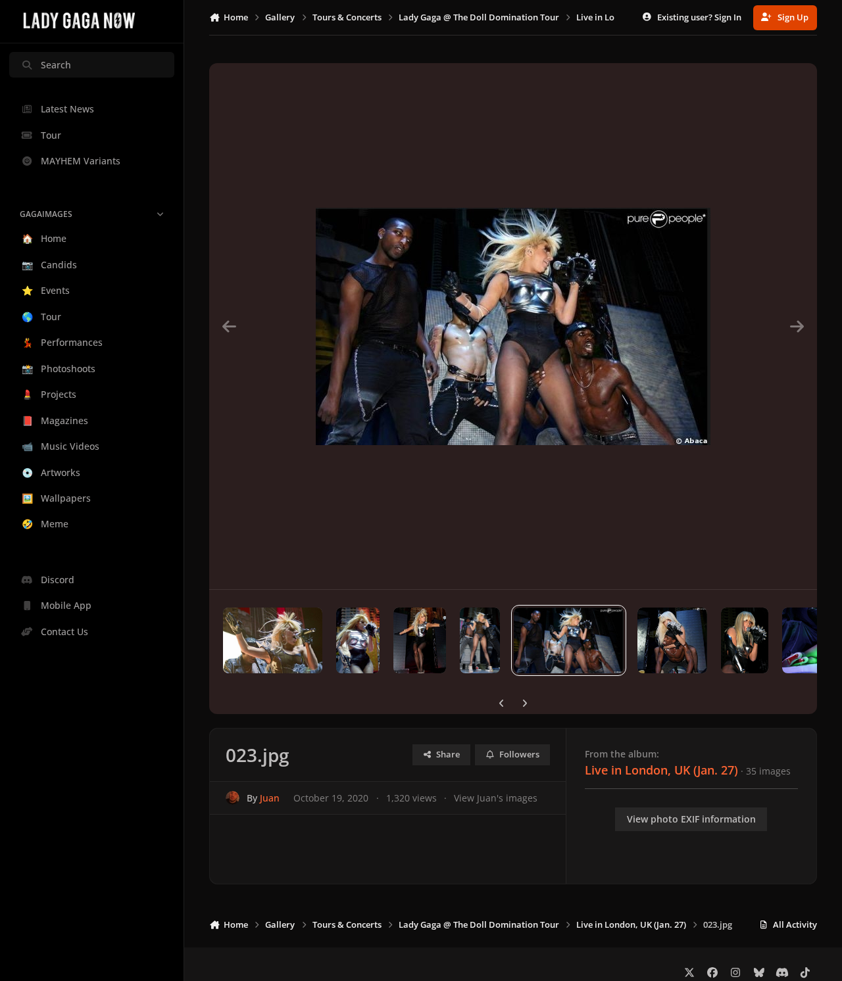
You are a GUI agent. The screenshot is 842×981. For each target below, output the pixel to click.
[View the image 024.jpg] (480, 640)
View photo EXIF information (691, 819)
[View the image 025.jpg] (419, 640)
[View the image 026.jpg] (358, 640)
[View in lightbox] (513, 326)
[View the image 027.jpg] (272, 640)
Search (56, 65)
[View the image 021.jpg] (744, 640)
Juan (270, 798)
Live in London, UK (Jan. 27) (661, 770)
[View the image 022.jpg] (672, 640)
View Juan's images (495, 798)
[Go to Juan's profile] (232, 798)
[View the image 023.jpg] (569, 640)
